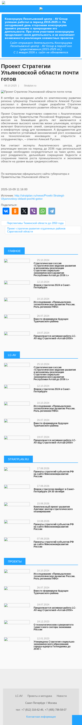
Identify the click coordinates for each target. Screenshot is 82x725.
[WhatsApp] (42, 211)
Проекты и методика (39, 695)
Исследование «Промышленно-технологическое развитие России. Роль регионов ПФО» (54, 304)
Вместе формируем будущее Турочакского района (51, 320)
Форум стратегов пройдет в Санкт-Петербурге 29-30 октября (54, 490)
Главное (14, 251)
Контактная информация (41, 716)
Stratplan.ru (30, 85)
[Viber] (33, 211)
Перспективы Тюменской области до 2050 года (35, 223)
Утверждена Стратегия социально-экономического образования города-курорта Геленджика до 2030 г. (54, 645)
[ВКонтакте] (6, 211)
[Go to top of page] (77, 720)
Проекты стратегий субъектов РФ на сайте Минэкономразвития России (54, 474)
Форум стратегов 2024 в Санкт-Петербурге (52, 286)
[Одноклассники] (15, 211)
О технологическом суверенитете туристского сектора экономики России (54, 627)
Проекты (14, 561)
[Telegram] (52, 211)
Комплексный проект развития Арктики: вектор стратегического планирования (53, 509)
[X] (24, 211)
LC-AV (12, 355)
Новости (62, 695)
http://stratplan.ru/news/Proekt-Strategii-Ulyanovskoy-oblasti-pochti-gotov (33, 197)
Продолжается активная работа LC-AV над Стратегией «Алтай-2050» (55, 337)
